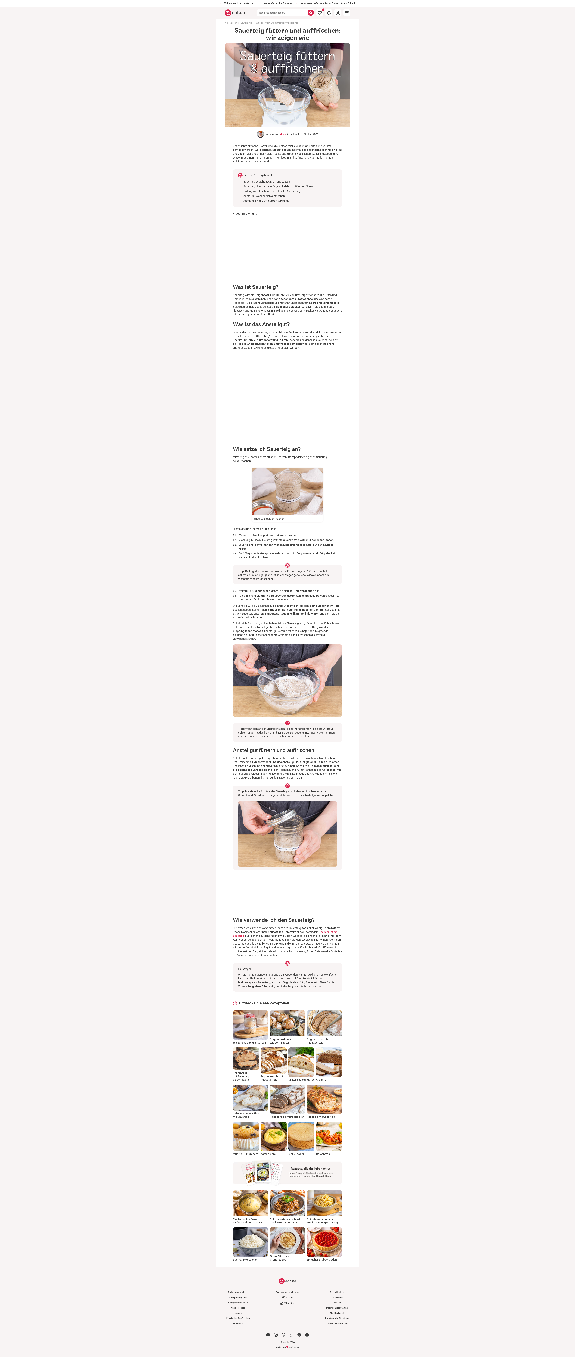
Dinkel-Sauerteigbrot (301, 1079)
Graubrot (321, 1079)
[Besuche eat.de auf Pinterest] (299, 1334)
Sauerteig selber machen (269, 518)
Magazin (233, 23)
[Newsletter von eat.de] (287, 1173)
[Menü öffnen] (346, 12)
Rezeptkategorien (238, 1297)
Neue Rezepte (238, 1308)
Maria (283, 134)
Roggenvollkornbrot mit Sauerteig (319, 1041)
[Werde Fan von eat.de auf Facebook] (307, 1334)
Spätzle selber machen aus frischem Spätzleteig (322, 1221)
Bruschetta (323, 1153)
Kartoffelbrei (268, 1153)
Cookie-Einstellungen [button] (337, 1323)
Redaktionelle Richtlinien (337, 1318)
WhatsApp (289, 1303)
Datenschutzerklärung (337, 1308)
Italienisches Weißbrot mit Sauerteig (247, 1115)
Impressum (337, 1297)
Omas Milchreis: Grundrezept (280, 1258)
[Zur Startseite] (235, 12)
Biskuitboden (296, 1153)
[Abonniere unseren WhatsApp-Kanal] (283, 1334)
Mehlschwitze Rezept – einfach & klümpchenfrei (247, 1221)
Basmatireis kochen (245, 1259)
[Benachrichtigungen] (328, 12)
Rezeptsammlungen (238, 1302)
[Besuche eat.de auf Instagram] (275, 1334)
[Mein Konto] (337, 12)
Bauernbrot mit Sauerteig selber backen (241, 1076)
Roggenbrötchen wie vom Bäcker (280, 1041)
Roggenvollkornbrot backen (287, 1116)
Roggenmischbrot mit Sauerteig (272, 1078)
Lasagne (238, 1313)
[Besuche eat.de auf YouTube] (268, 1334)
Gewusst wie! (246, 23)
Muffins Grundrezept (245, 1153)
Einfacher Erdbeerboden (322, 1259)
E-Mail (289, 1297)
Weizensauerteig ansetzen (249, 1042)
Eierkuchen (238, 1323)
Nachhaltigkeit (337, 1313)
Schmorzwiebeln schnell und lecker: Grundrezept (285, 1221)
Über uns (337, 1302)
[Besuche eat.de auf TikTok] (291, 1334)
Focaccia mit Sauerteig (321, 1116)
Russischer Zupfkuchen (238, 1318)
